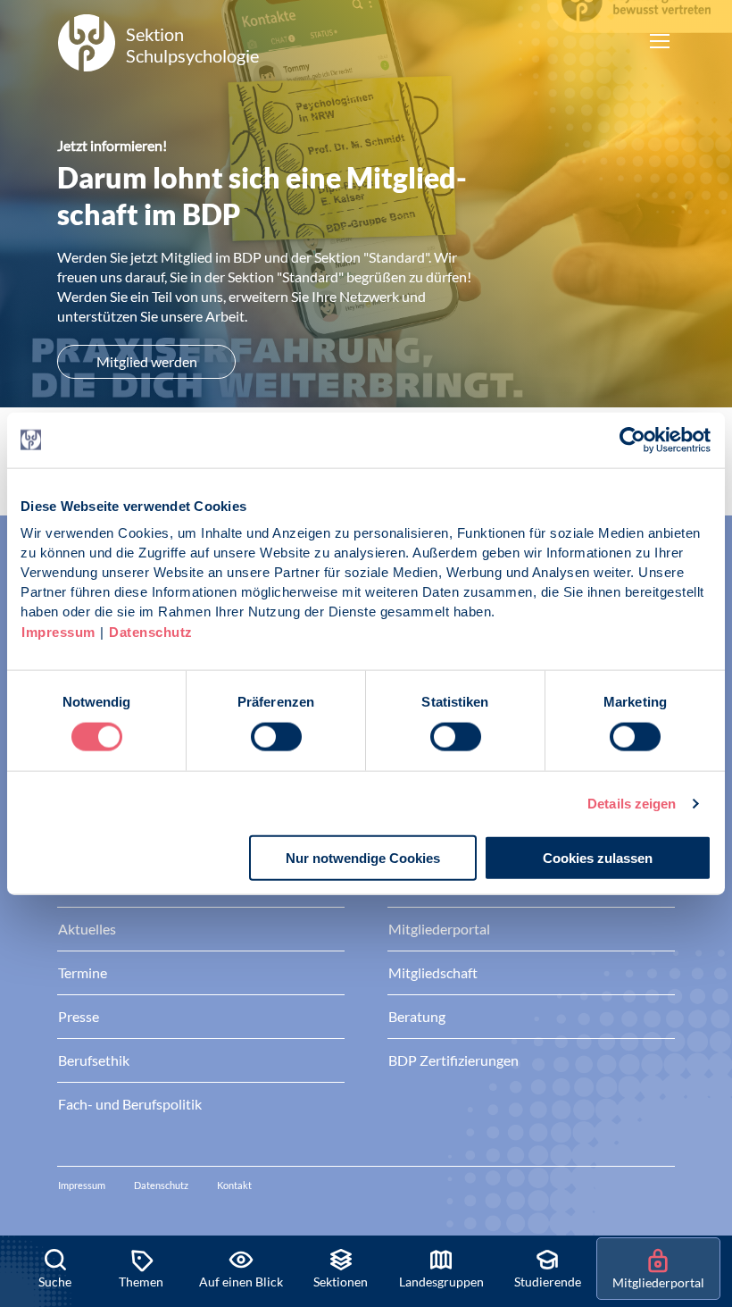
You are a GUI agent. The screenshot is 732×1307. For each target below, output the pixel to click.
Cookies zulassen (598, 858)
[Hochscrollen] (700, 1175)
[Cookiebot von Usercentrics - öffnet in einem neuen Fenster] (633, 439)
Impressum (58, 632)
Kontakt (234, 1185)
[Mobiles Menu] (660, 43)
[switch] (276, 736)
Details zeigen (631, 802)
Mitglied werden (146, 361)
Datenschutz (151, 632)
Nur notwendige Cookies (363, 858)
